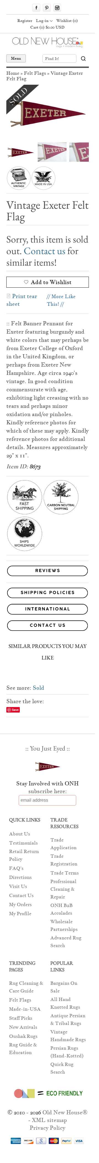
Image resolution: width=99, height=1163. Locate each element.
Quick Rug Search (61, 1068)
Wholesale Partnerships (64, 925)
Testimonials (23, 843)
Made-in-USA (25, 1009)
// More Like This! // (61, 300)
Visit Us (18, 886)
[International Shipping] (47, 610)
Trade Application (63, 844)
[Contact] (47, 626)
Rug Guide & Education (23, 1048)
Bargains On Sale (63, 987)
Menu (16, 58)
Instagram (57, 8)
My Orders (20, 905)
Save (15, 710)
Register (24, 20)
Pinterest (47, 8)
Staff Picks (20, 1018)
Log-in (42, 20)
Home (12, 73)
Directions (20, 877)
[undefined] (47, 112)
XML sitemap (49, 1120)
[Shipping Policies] (47, 594)
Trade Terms (64, 873)
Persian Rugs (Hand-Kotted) (67, 1052)
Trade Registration (63, 860)
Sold (38, 687)
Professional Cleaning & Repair (63, 889)
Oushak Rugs (23, 1036)
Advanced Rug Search (65, 941)
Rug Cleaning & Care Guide (26, 987)
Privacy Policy (47, 1127)
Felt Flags (35, 73)
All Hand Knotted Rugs (65, 1003)
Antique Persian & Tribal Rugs (67, 1019)
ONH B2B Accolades (61, 909)
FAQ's (16, 868)
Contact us (44, 250)
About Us (19, 834)
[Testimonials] (47, 576)
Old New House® (64, 1112)
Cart (47, 27)
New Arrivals (23, 1027)
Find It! (52, 58)
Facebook (36, 8)
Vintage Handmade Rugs (68, 1036)
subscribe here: (47, 791)
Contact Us (21, 895)
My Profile (20, 914)
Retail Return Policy (24, 855)
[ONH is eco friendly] (47, 1099)
